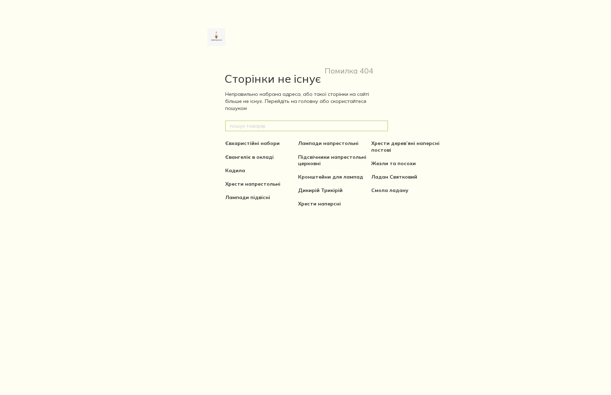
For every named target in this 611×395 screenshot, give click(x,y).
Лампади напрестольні (328, 143)
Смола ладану (389, 190)
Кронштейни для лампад (330, 177)
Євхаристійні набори (252, 143)
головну (308, 101)
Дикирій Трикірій (320, 190)
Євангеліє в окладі (249, 157)
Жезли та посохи (393, 163)
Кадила (235, 170)
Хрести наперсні (319, 204)
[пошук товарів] (382, 126)
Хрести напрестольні (252, 184)
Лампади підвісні (247, 197)
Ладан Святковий (394, 177)
